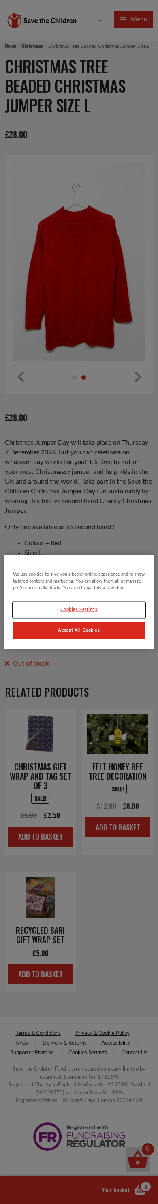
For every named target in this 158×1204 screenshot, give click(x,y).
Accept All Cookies (79, 630)
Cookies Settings (78, 610)
